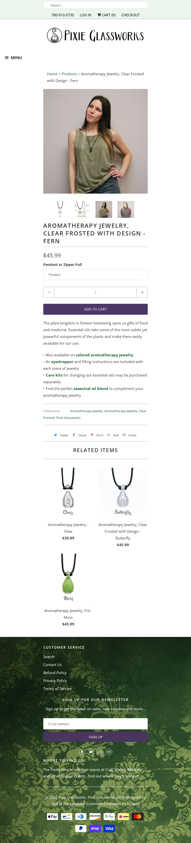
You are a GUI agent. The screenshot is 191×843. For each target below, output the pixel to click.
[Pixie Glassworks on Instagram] (100, 752)
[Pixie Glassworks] (95, 36)
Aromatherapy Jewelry (86, 411)
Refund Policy (55, 672)
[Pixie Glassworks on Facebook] (82, 752)
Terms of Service (57, 688)
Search (49, 656)
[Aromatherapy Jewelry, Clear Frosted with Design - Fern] (95, 141)
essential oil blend (91, 388)
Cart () (108, 14)
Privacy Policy (55, 680)
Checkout (130, 14)
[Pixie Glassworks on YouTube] (91, 752)
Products (69, 73)
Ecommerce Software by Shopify (113, 803)
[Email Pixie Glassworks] (109, 752)
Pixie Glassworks (68, 417)
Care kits (54, 375)
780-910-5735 (62, 14)
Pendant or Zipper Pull (62, 264)
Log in (86, 14)
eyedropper (62, 361)
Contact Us (52, 664)
